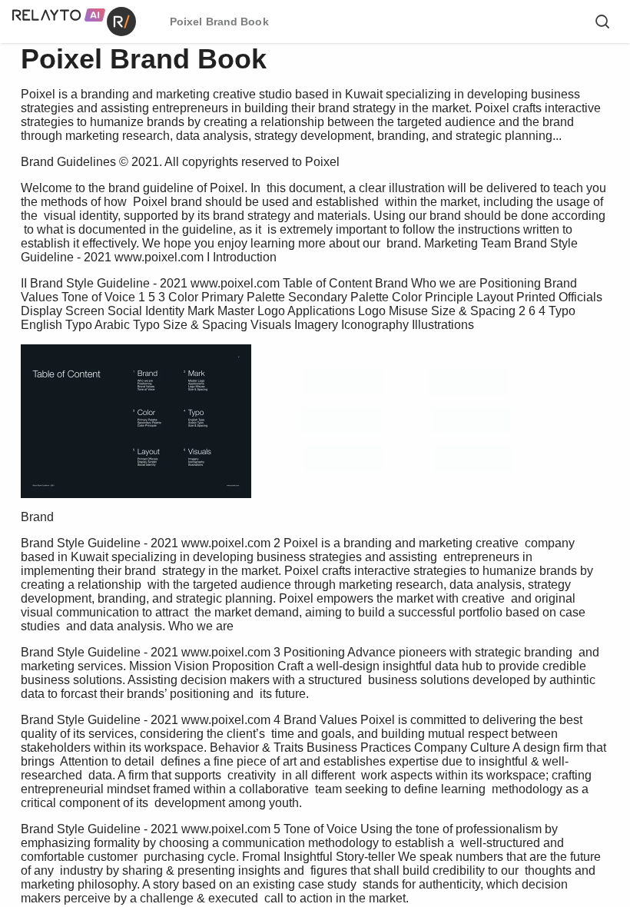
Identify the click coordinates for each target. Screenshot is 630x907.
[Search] (602, 21)
